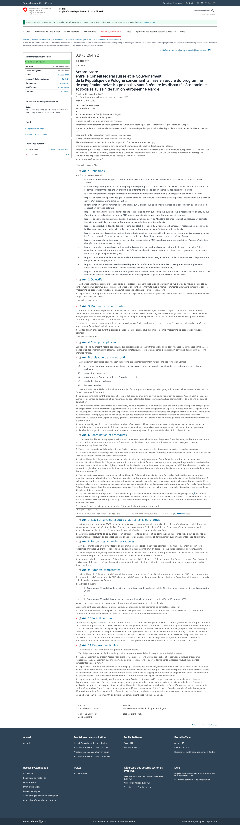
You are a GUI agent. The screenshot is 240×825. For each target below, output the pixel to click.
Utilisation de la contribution (105, 357)
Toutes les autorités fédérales (37, 3)
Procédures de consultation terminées (92, 756)
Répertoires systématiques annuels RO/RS (194, 752)
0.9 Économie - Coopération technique (69, 39)
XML (58, 149)
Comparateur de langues (35, 129)
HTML (53, 149)
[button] (47, 32)
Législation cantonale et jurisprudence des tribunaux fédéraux (194, 774)
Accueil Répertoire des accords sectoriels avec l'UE (143, 777)
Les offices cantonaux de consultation (192, 779)
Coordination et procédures (104, 435)
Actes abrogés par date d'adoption (39, 800)
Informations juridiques (193, 821)
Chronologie (63, 83)
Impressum (211, 821)
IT (205, 3)
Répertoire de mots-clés (34, 778)
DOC (67, 149)
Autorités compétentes (101, 570)
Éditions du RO (181, 747)
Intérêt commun (98, 618)
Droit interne (29, 782)
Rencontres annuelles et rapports (108, 541)
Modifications (63, 87)
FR (202, 3)
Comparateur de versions (36, 134)
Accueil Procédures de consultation (90, 743)
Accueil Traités (80, 773)
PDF (62, 149)
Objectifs (92, 279)
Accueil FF (128, 743)
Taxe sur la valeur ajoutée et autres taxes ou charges (121, 519)
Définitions (93, 171)
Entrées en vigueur (32, 791)
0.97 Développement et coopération (104, 39)
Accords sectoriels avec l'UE (137, 782)
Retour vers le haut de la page (204, 724)
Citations (65, 91)
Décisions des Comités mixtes (138, 787)
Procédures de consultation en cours (91, 752)
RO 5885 (180, 514)
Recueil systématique (146, 22)
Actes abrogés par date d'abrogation (40, 795)
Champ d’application (100, 342)
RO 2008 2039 (63, 75)
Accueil (26, 39)
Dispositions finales (100, 645)
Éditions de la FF (132, 747)
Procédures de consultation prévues (91, 747)
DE (198, 3)
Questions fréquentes (173, 3)
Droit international (32, 786)
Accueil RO (179, 743)
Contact (189, 3)
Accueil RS (28, 773)
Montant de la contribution (104, 306)
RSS (42, 821)
